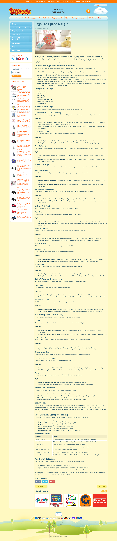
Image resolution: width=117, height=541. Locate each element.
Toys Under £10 (57, 18)
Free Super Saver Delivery (37, 523)
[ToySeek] (20, 11)
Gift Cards (92, 18)
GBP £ (57, 514)
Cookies (90, 523)
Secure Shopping (50, 523)
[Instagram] (22, 58)
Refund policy (63, 525)
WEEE (95, 523)
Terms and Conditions (80, 523)
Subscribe (16, 76)
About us (19, 523)
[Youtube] (19, 58)
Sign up (103, 5)
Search (14, 523)
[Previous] (102, 491)
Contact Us (26, 523)
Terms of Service (54, 525)
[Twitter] (12, 58)
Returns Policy (60, 523)
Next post (102, 486)
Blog (99, 18)
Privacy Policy (69, 523)
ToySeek (58, 536)
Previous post (41, 486)
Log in (97, 5)
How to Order (101, 523)
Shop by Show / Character (76, 18)
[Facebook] (16, 58)
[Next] (105, 491)
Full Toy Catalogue (30, 18)
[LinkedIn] (26, 58)
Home (18, 18)
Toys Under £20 (44, 18)
